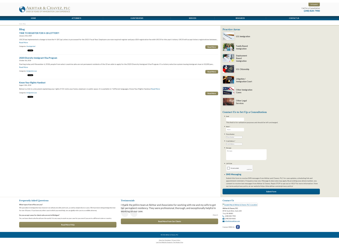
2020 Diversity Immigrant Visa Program (38, 58)
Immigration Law (31, 71)
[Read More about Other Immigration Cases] (228, 94)
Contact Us (294, 18)
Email (227, 116)
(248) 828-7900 (312, 10)
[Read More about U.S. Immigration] (228, 39)
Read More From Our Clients (169, 221)
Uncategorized (30, 46)
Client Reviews (136, 18)
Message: (228, 148)
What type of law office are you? (31, 205)
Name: (228, 126)
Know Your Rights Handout (32, 82)
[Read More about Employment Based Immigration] (228, 61)
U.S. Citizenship (242, 69)
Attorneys (76, 18)
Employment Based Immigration (241, 58)
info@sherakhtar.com (232, 221)
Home (33, 18)
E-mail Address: (230, 141)
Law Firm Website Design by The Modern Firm (169, 242)
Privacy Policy (176, 240)
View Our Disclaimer (165, 240)
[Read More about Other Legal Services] (228, 105)
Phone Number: (230, 134)
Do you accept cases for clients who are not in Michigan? (39, 215)
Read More (23, 42)
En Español (314, 4)
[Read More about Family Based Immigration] (228, 50)
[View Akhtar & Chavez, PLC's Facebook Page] (238, 227)
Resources (240, 18)
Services (192, 18)
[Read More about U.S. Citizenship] (228, 72)
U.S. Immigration (243, 36)
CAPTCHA (229, 163)
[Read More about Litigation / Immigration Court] (228, 83)
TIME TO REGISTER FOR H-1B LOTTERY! (39, 33)
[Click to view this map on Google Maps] (240, 205)
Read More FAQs (68, 225)
